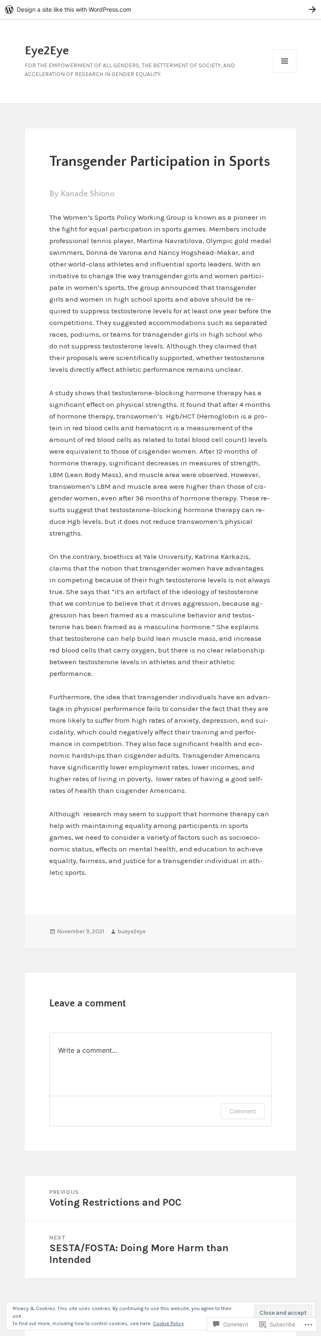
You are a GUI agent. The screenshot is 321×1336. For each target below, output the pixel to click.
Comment (242, 1111)
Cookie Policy (168, 1323)
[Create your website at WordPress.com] (160, 9)
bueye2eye (131, 931)
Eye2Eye (47, 51)
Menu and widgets (284, 72)
